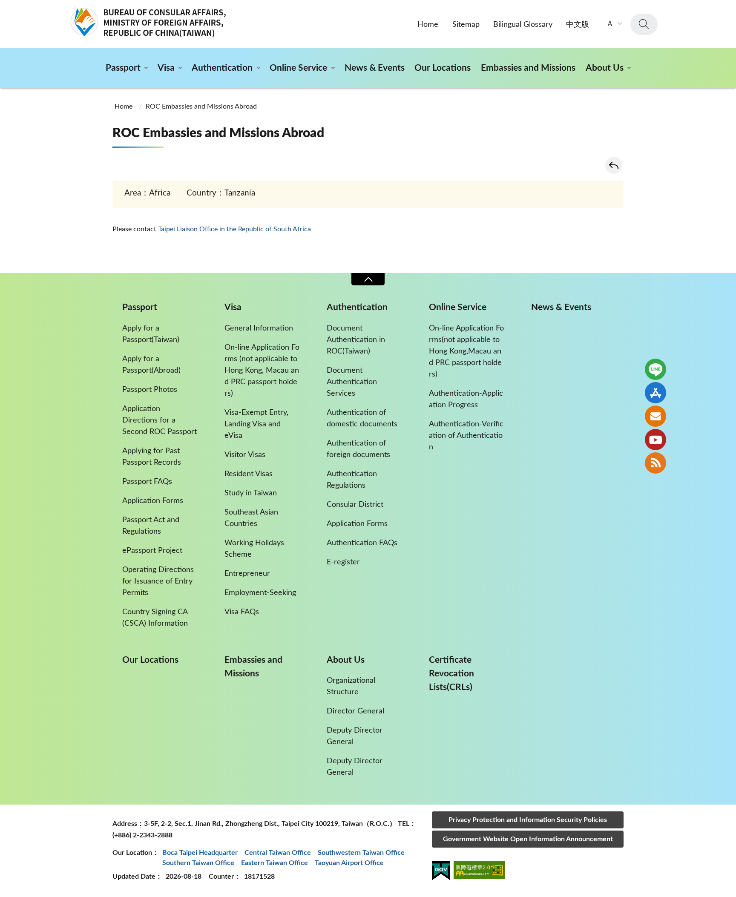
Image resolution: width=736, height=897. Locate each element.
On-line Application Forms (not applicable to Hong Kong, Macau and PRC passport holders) (261, 370)
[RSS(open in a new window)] (655, 463)
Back (613, 165)
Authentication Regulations (352, 479)
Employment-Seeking (260, 593)
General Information (258, 328)
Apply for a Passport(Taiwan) (150, 334)
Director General (355, 711)
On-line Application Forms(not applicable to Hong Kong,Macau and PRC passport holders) (466, 351)
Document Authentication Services (352, 382)
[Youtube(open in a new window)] (655, 439)
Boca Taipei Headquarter (200, 852)
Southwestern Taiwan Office (361, 852)
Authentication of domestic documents (362, 418)
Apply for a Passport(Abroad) (151, 364)
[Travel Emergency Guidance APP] (655, 392)
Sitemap (466, 25)
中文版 (577, 25)
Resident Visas (248, 474)
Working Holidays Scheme (254, 548)
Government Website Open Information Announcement (528, 839)
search (644, 24)
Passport (123, 67)
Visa (166, 67)
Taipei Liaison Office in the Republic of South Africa (234, 229)
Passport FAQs (147, 482)
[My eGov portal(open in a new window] (441, 872)
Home (427, 25)
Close (368, 279)
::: (4, 7)
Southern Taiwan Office (198, 863)
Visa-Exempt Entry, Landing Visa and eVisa (256, 424)
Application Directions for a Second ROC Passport (159, 420)
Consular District (355, 505)
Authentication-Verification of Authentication (466, 435)
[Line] (655, 369)
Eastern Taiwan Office (274, 863)
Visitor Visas (244, 455)
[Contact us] (655, 416)
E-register (343, 562)
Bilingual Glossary (522, 25)
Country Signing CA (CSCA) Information (155, 617)
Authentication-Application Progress (466, 399)
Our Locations (442, 67)
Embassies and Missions (528, 67)
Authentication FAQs (362, 543)
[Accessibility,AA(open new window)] (479, 871)
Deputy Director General (354, 736)
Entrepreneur (247, 574)
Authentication (222, 67)
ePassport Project (152, 551)
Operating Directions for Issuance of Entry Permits (158, 581)
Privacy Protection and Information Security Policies (527, 819)
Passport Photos (149, 390)
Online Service (298, 67)
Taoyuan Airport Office (349, 863)
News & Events (375, 67)
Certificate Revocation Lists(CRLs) (451, 674)
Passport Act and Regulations (150, 525)
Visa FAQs (241, 612)
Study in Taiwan (250, 493)
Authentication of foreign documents (358, 449)
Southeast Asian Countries (251, 518)
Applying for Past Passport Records (151, 456)
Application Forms (152, 501)
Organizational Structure (351, 686)
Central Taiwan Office (277, 852)
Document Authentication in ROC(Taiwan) (356, 340)
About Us (605, 67)
